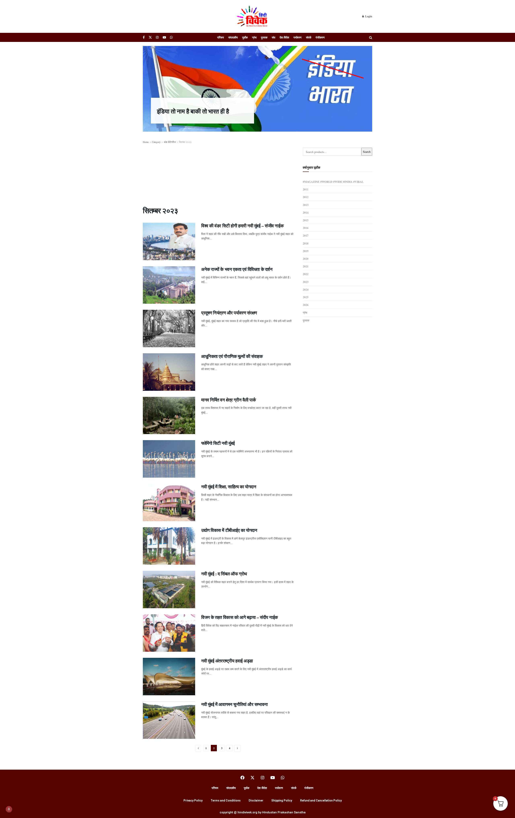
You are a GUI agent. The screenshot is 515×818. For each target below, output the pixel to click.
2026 (305, 305)
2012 (305, 197)
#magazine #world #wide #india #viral (333, 182)
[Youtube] (273, 778)
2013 (305, 205)
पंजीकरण (320, 37)
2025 (305, 297)
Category (156, 141)
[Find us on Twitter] (150, 37)
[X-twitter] (252, 778)
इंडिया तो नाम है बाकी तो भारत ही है (193, 111)
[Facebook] (242, 778)
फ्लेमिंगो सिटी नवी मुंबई (218, 443)
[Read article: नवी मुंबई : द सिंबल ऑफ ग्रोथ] (169, 589)
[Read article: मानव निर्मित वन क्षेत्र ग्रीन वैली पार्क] (169, 415)
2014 (305, 212)
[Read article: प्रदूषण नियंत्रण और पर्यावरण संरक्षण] (169, 328)
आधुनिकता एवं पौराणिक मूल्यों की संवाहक (232, 356)
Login (368, 16)
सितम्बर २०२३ (185, 141)
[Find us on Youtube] (164, 37)
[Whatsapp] (283, 778)
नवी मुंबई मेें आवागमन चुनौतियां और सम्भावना (234, 704)
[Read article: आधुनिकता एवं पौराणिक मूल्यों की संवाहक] (169, 372)
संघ (273, 37)
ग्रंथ (254, 37)
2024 (305, 289)
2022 (305, 274)
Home (146, 141)
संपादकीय (233, 37)
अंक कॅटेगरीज (170, 141)
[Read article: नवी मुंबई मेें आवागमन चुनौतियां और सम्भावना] (169, 720)
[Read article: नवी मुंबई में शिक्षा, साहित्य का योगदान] (169, 502)
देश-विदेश (284, 37)
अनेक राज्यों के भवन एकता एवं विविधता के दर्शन (236, 269)
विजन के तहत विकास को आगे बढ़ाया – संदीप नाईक (239, 617)
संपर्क (308, 37)
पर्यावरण (298, 37)
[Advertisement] (218, 174)
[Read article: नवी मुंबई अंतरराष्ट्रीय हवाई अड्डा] (169, 676)
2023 (305, 282)
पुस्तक (264, 37)
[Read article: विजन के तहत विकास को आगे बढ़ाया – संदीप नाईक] (169, 633)
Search (367, 152)
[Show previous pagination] (198, 748)
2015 (305, 220)
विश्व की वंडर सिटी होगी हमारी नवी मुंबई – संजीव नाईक (242, 225)
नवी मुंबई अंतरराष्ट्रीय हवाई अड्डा (227, 660)
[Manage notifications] (9, 809)
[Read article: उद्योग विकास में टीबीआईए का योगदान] (169, 546)
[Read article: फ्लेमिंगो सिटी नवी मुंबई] (169, 459)
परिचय (220, 37)
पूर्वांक (245, 37)
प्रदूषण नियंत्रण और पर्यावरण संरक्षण (229, 312)
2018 (305, 243)
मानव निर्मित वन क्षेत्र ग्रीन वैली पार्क (228, 399)
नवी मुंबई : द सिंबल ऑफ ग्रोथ (224, 573)
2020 (305, 259)
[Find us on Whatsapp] (171, 37)
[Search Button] (370, 37)
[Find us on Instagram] (157, 37)
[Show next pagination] (237, 748)
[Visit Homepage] (252, 16)
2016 (305, 228)
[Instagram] (263, 778)
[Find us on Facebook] (144, 37)
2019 (305, 251)
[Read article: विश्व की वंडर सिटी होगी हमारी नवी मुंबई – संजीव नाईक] (169, 241)
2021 (305, 266)
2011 (305, 189)
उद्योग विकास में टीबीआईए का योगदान (229, 530)
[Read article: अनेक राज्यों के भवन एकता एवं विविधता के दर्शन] (169, 285)
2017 (305, 235)
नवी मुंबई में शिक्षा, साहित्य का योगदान (228, 486)
